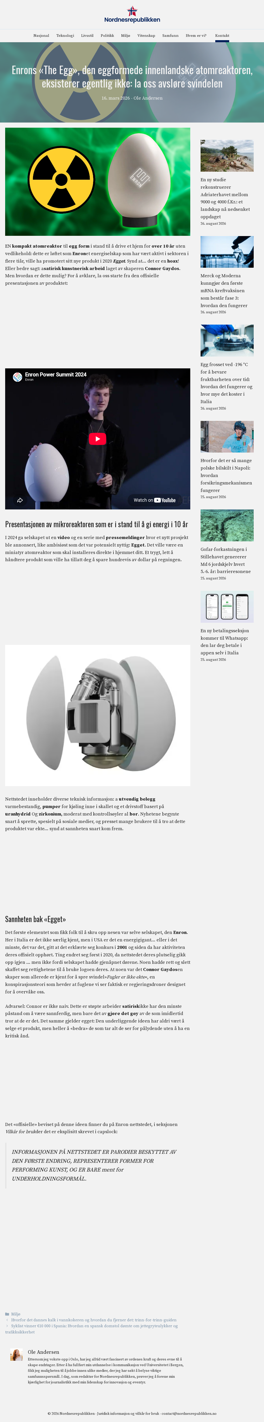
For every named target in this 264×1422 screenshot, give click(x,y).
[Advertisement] (97, 330)
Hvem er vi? (196, 35)
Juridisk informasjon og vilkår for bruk (128, 1413)
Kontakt (222, 35)
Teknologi (65, 35)
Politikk (107, 35)
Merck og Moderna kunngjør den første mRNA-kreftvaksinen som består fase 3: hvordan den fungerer (224, 290)
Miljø (125, 35)
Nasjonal (41, 35)
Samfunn (170, 35)
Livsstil (87, 35)
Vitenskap (146, 35)
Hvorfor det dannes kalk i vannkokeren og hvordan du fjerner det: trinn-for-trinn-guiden (94, 1320)
